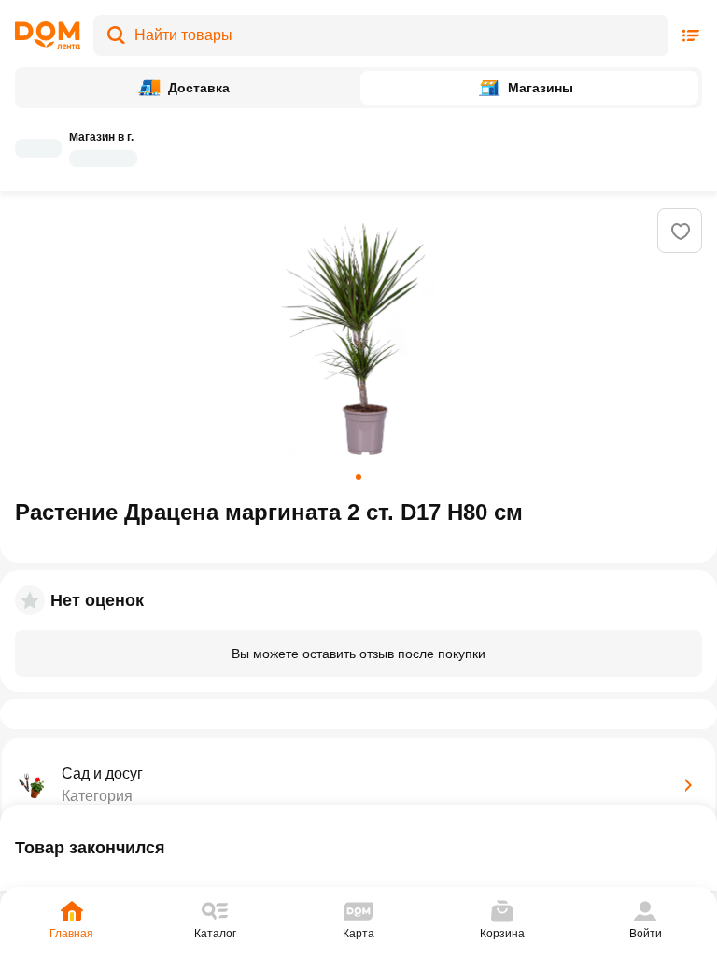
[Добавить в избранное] (680, 231)
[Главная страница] (47, 35)
